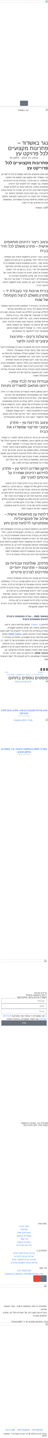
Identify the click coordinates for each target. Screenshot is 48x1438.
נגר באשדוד (36, 624)
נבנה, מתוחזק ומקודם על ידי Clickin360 (29, 1321)
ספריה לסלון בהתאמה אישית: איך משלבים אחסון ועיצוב (24, 750)
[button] (24, 106)
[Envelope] (36, 1278)
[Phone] (43, 1278)
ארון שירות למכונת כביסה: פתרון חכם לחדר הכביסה (24, 712)
